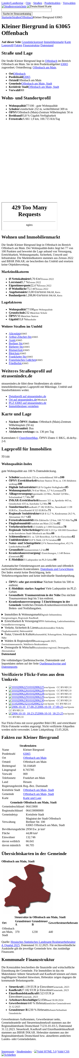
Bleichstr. (14, 353)
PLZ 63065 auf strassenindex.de (27, 402)
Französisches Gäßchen (22, 359)
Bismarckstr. (16, 350)
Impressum (7, 1051)
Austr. (12, 340)
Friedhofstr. (15, 363)
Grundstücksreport (32, 42)
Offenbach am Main (44, 67)
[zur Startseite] (13, 6)
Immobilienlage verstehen (24, 406)
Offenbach (27, 17)
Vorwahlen (69, 3)
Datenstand (46, 45)
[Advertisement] (39, 163)
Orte (28, 3)
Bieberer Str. (16, 346)
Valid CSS (63, 1051)
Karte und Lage (32, 798)
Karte (67, 42)
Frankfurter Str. (17, 356)
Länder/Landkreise (12, 3)
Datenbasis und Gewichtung (56, 569)
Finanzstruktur (31, 45)
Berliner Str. (16, 343)
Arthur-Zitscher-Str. (20, 336)
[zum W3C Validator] (45, 1051)
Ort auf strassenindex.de (23, 399)
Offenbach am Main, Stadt (36, 83)
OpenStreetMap (28, 437)
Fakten (18, 45)
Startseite (6, 17)
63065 (64, 64)
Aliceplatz (15, 333)
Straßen (37, 3)
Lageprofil (7, 45)
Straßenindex (24, 1051)
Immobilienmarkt (54, 42)
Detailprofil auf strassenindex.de (27, 396)
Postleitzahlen (52, 3)
